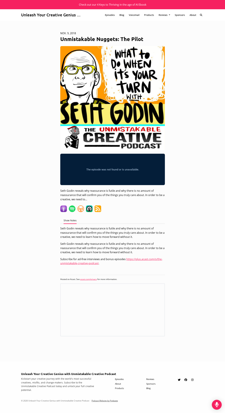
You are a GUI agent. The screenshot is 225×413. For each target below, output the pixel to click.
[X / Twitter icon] (179, 380)
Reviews (163, 15)
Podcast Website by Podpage (105, 400)
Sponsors (180, 15)
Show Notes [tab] (70, 220)
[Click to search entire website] (201, 15)
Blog (121, 15)
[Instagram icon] (192, 380)
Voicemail (134, 15)
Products (149, 15)
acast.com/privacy (88, 279)
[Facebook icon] (185, 380)
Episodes (110, 15)
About (193, 15)
